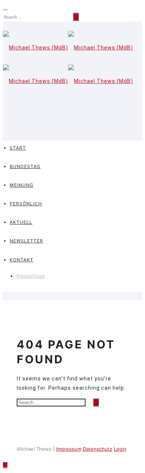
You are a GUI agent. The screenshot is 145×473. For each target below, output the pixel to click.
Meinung (21, 185)
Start (18, 148)
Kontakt (21, 260)
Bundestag (25, 166)
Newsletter (26, 241)
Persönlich (26, 203)
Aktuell (21, 222)
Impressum (68, 449)
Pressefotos (30, 276)
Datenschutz (97, 449)
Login (120, 449)
